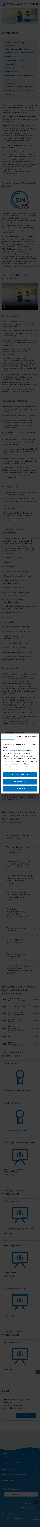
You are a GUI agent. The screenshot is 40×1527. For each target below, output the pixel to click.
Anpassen (18, 782)
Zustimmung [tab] (7, 736)
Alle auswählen (20, 774)
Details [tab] (18, 736)
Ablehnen (20, 789)
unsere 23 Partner (16, 750)
